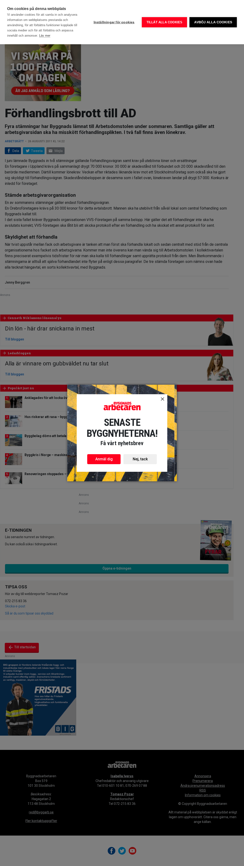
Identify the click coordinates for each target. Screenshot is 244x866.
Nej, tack (140, 459)
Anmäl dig (104, 459)
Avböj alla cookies (213, 22)
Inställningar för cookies (114, 22)
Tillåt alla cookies (165, 22)
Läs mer (44, 35)
